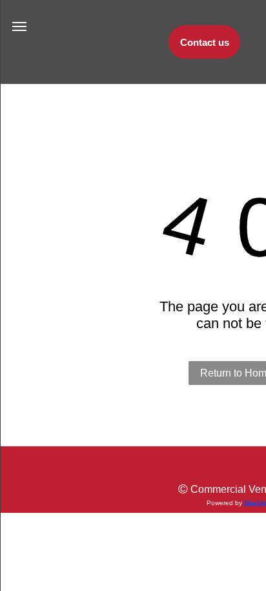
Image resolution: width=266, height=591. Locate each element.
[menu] (19, 26)
